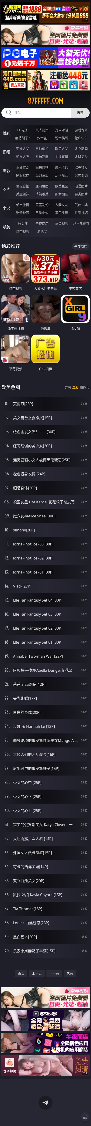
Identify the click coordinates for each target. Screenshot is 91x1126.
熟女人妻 (22, 156)
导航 (6, 226)
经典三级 (42, 175)
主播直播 (61, 156)
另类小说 (42, 212)
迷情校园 (22, 212)
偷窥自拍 (22, 186)
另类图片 (81, 194)
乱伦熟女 (61, 175)
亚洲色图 (42, 186)
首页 (21, 973)
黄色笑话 (61, 212)
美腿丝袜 (22, 194)
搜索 (80, 112)
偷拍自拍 (42, 167)
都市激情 (22, 204)
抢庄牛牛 (81, 138)
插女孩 (23, 223)
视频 (6, 152)
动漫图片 (81, 186)
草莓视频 (61, 223)
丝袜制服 (42, 156)
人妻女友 (61, 204)
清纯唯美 (42, 194)
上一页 (37, 973)
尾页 (69, 973)
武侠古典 (81, 204)
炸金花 (42, 138)
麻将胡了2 (22, 138)
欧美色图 (61, 186)
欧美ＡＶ (61, 148)
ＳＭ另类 (81, 156)
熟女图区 (61, 194)
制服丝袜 (22, 175)
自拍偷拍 (42, 148)
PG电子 (22, 130)
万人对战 (61, 130)
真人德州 (42, 130)
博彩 (6, 133)
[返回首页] (85, 1116)
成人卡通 (61, 167)
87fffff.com (45, 100)
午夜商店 (42, 223)
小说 (6, 208)
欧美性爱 (81, 167)
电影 (6, 170)
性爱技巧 (81, 212)
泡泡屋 (42, 231)
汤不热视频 (81, 223)
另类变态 (81, 175)
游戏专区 (81, 130)
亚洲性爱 (22, 167)
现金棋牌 (61, 138)
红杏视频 (22, 231)
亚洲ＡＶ (22, 148)
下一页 (54, 973)
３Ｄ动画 (81, 148)
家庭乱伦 (42, 204)
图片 (6, 189)
